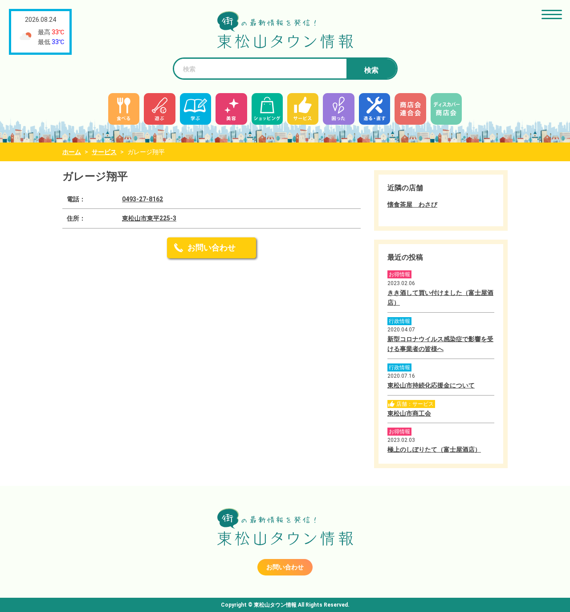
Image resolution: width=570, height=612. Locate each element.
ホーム (71, 151)
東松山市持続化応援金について (431, 385)
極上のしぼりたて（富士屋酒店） (434, 449)
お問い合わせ (211, 247)
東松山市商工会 (409, 413)
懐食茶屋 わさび (412, 204)
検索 (371, 70)
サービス (104, 151)
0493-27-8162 (142, 199)
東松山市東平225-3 (149, 218)
